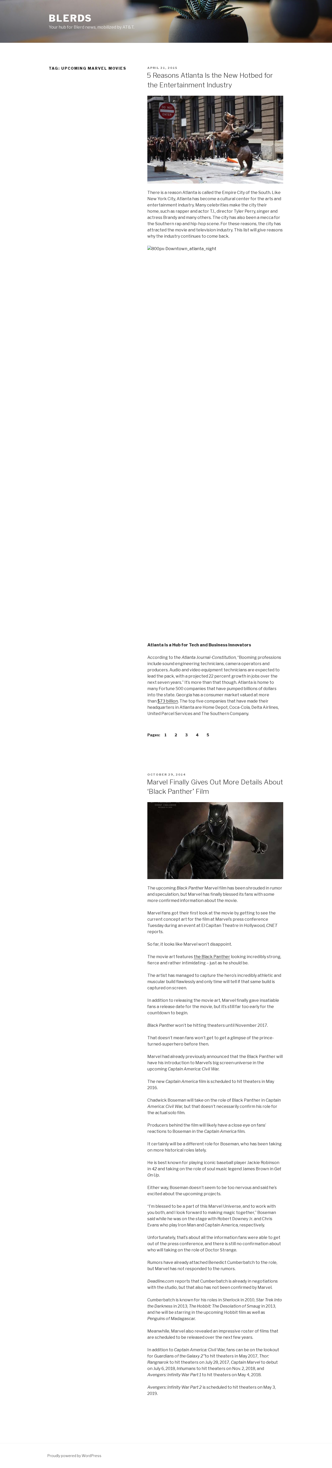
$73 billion (167, 701)
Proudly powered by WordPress (74, 1455)
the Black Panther (212, 956)
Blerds (70, 18)
